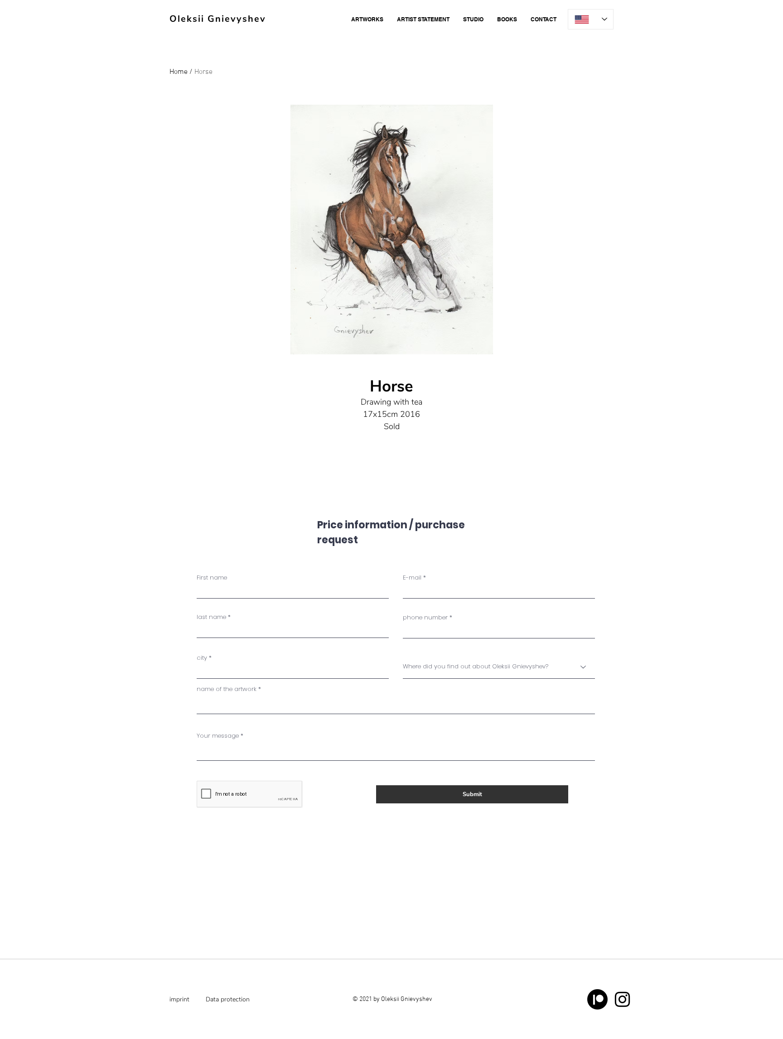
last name (211, 617)
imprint (179, 999)
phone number (425, 617)
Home (178, 72)
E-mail (412, 577)
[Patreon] (597, 999)
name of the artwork (226, 689)
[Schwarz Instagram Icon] (622, 999)
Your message (218, 736)
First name (212, 577)
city (202, 658)
